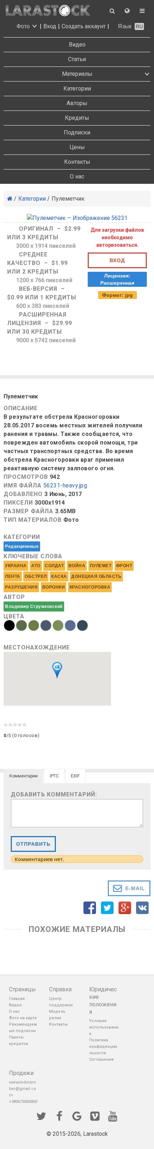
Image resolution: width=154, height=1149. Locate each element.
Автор (14, 597)
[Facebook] (59, 1115)
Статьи (77, 59)
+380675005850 (23, 1101)
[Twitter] (41, 1115)
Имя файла (23, 485)
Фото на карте (23, 1018)
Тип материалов (33, 519)
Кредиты (77, 117)
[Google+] (77, 1115)
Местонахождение (37, 647)
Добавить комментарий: (54, 794)
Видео (77, 44)
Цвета (14, 616)
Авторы (77, 103)
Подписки (77, 132)
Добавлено (23, 494)
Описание (21, 408)
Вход (49, 26)
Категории (77, 88)
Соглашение (101, 1059)
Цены (77, 147)
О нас (77, 176)
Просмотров (26, 476)
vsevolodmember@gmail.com (22, 1089)
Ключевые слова (33, 556)
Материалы (77, 73)
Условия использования (104, 1027)
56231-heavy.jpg (65, 486)
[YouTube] (113, 1115)
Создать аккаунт (84, 26)
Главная (17, 998)
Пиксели (18, 502)
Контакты (77, 161)
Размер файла (28, 511)
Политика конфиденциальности (103, 1046)
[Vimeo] (95, 1115)
